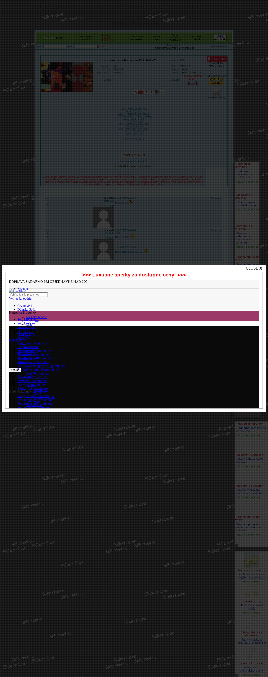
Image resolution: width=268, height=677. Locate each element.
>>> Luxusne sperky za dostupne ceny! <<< (134, 275)
